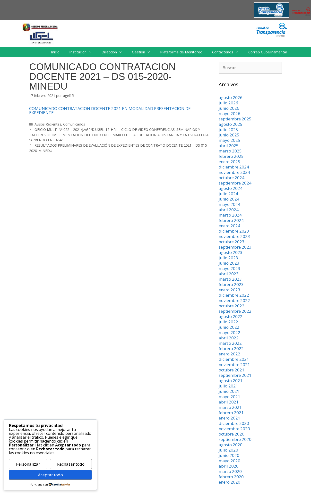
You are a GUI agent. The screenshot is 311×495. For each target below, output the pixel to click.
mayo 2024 (229, 204)
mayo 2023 (229, 268)
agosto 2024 (230, 188)
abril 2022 (229, 338)
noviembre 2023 (234, 236)
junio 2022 (229, 327)
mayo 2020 (229, 460)
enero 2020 (229, 482)
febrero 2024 (231, 220)
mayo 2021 (229, 396)
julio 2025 (228, 129)
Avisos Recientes (48, 124)
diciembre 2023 (234, 231)
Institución (77, 52)
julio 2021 (228, 386)
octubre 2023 (231, 241)
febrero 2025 (231, 156)
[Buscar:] (250, 67)
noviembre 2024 (234, 172)
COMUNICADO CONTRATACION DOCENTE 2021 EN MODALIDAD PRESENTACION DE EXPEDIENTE (110, 110)
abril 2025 (229, 145)
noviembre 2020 (234, 428)
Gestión (138, 52)
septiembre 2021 (235, 375)
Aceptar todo (50, 475)
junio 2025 (229, 135)
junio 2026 (229, 108)
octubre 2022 (231, 306)
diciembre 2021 (234, 359)
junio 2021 (229, 391)
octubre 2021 (231, 370)
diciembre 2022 (234, 295)
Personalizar (28, 464)
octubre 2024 (231, 177)
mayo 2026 (229, 113)
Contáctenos (222, 52)
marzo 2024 (230, 215)
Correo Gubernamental (267, 52)
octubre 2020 (231, 434)
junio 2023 (229, 263)
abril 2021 (229, 402)
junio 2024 (229, 199)
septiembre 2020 (235, 439)
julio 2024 (228, 193)
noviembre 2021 (234, 364)
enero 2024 (229, 225)
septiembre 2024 (235, 183)
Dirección (109, 52)
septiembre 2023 (235, 247)
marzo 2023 (230, 279)
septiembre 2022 (235, 311)
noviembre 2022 (234, 300)
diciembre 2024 (234, 167)
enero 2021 (229, 418)
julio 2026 (228, 103)
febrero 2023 (231, 284)
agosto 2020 (230, 444)
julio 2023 (228, 257)
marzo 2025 (230, 151)
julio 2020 (228, 450)
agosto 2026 (230, 97)
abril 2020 (229, 466)
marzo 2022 (230, 343)
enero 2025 (229, 161)
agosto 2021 (230, 380)
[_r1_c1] (271, 35)
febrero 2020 (231, 476)
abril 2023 (229, 274)
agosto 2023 (230, 252)
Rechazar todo (71, 464)
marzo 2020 (230, 471)
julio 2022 (228, 322)
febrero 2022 (231, 348)
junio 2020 (229, 455)
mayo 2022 (229, 332)
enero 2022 (229, 354)
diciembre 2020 (234, 423)
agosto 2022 (230, 316)
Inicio (55, 52)
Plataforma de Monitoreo (181, 52)
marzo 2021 (230, 407)
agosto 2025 (230, 124)
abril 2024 (229, 209)
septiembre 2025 (235, 119)
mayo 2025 (229, 140)
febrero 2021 (231, 412)
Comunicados (74, 124)
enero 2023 (229, 290)
